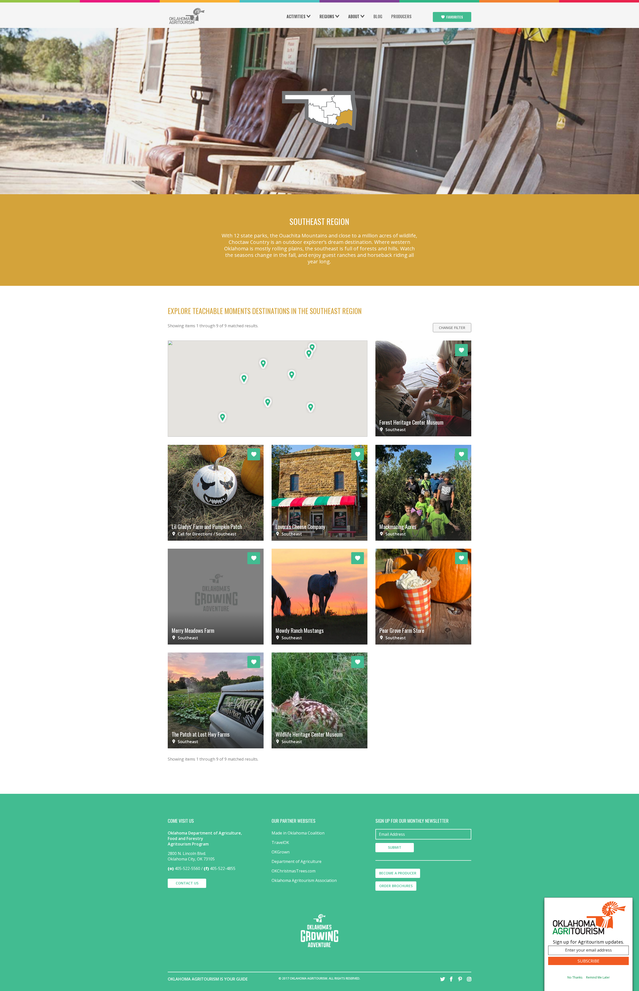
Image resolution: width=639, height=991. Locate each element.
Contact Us (187, 883)
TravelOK (280, 842)
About (353, 16)
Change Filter (452, 327)
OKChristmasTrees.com (294, 871)
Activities (296, 16)
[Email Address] (423, 834)
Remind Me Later (598, 978)
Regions (327, 16)
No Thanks (574, 978)
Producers (401, 16)
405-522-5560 (187, 868)
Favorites (454, 16)
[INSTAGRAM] (468, 979)
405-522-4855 (222, 868)
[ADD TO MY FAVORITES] (461, 350)
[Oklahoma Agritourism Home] (187, 16)
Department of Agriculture (296, 861)
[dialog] (588, 944)
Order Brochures (396, 885)
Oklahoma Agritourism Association (304, 880)
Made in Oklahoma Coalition (298, 833)
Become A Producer (397, 873)
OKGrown (281, 852)
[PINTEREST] (460, 979)
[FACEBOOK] (451, 979)
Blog (377, 16)
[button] (311, 407)
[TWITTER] (442, 979)
